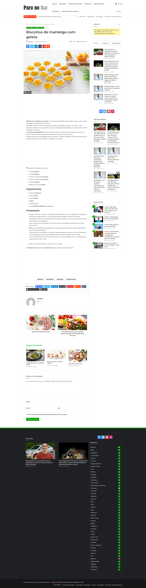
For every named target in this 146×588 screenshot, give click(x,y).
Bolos (92, 450)
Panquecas (94, 453)
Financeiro (94, 491)
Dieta (92, 501)
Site (59, 408)
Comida (93, 458)
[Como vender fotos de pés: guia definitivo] (98, 226)
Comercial (93, 529)
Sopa (92, 510)
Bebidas (93, 472)
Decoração (94, 569)
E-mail (28, 408)
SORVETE (93, 477)
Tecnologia (94, 488)
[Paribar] (36, 8)
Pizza (92, 504)
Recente (96, 43)
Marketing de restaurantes (75, 3)
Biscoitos (33, 24)
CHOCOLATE (94, 539)
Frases (93, 531)
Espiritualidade (95, 561)
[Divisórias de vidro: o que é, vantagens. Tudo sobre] (98, 245)
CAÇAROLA (94, 526)
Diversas (93, 461)
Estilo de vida (94, 537)
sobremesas (71, 279)
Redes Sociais (95, 518)
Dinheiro (93, 507)
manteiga (50, 279)
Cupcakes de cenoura (75, 363)
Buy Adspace (55, 11)
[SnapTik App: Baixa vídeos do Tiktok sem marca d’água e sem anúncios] (98, 209)
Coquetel (93, 474)
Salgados (93, 564)
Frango (93, 534)
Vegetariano (94, 566)
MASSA (93, 523)
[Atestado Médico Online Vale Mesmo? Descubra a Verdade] (98, 89)
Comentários (116, 43)
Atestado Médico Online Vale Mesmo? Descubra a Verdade (112, 88)
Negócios (93, 558)
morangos (93, 550)
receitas (60, 279)
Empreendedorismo (99, 3)
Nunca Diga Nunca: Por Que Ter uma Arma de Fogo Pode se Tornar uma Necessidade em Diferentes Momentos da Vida (113, 137)
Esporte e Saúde (95, 466)
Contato (94, 585)
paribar (31, 41)
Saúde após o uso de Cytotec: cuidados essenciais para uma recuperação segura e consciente (111, 98)
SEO (92, 556)
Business (93, 520)
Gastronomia (62, 3)
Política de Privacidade (69, 585)
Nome (28, 401)
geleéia (40, 279)
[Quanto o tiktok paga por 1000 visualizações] (98, 219)
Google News (90, 16)
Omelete (93, 553)
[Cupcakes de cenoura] (77, 356)
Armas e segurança (96, 545)
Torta (92, 469)
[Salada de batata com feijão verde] (35, 355)
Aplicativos (94, 512)
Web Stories (82, 16)
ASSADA (93, 515)
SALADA (93, 499)
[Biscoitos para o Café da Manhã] (56, 355)
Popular (105, 43)
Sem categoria (95, 455)
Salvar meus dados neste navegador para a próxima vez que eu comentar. (47, 414)
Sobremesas (88, 3)
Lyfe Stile (93, 493)
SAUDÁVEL (94, 496)
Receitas (54, 3)
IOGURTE (93, 542)
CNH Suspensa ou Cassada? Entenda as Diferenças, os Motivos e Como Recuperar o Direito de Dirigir (112, 53)
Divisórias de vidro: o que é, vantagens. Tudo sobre (111, 245)
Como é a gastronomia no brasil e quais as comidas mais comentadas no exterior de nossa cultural (112, 235)
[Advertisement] (56, 108)
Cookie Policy (79, 585)
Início (28, 24)
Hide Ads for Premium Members (70, 11)
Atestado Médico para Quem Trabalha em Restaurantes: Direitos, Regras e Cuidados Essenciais (62, 16)
